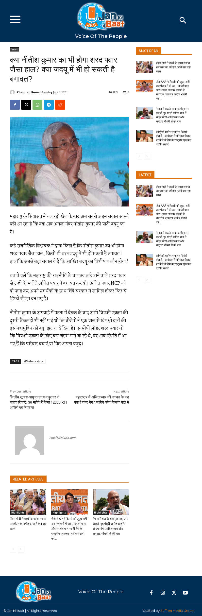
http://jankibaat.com (62, 437)
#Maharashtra (34, 361)
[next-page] (21, 549)
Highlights (18, 512)
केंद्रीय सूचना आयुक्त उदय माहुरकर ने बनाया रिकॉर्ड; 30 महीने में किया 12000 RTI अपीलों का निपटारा (38, 402)
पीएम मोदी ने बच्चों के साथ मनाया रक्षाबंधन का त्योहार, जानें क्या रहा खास (28, 523)
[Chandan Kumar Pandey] (13, 92)
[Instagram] (162, 593)
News (14, 49)
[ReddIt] (60, 105)
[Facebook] (15, 105)
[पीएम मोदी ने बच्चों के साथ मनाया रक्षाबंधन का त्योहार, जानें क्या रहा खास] (28, 502)
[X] (26, 105)
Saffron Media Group (177, 611)
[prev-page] (13, 549)
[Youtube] (185, 593)
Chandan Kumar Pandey (34, 92)
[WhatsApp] (37, 105)
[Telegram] (49, 105)
